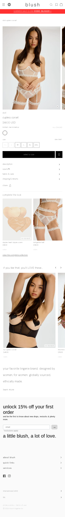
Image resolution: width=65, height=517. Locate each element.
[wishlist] (56, 4)
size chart (58, 139)
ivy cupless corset (9, 350)
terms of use (21, 505)
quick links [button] (8, 462)
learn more (8, 390)
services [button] (7, 468)
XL (30, 145)
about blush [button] (9, 457)
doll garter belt (38, 242)
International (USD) (10, 491)
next (30, 219)
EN (4, 497)
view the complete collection (15, 255)
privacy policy (8, 505)
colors (4, 249)
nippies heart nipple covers (13, 242)
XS (5, 145)
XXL (36, 145)
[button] (3, 4)
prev (4, 219)
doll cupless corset (10, 20)
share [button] (5, 185)
